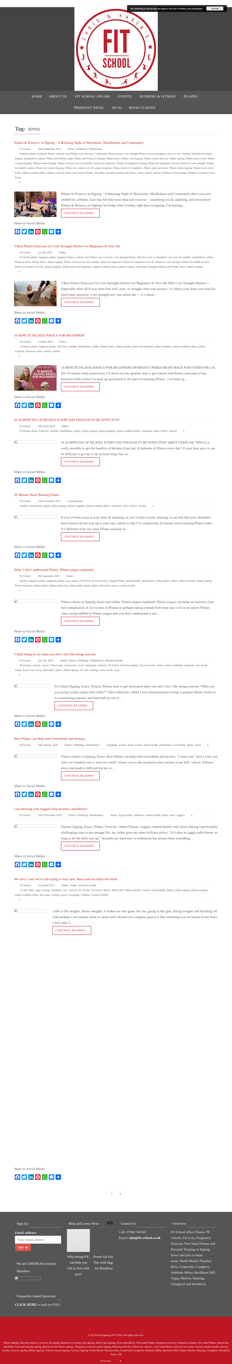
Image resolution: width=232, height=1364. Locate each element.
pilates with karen (100, 585)
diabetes (102, 665)
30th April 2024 (46, 426)
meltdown (139, 815)
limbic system (135, 745)
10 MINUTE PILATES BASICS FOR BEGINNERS (49, 335)
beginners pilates (56, 580)
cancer (45, 665)
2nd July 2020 (45, 660)
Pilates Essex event (196, 158)
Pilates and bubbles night (59, 158)
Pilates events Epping (44, 163)
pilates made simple (79, 585)
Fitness (72, 660)
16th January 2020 (48, 745)
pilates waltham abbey (34, 172)
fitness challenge (174, 665)
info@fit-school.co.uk (144, 1238)
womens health (127, 585)
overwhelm (179, 745)
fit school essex (100, 580)
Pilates (71, 149)
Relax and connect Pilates (79, 172)
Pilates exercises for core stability (75, 163)
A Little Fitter (27, 890)
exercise (72, 890)
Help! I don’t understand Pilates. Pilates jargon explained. (54, 570)
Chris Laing (56, 665)
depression (90, 665)
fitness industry (133, 890)
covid (81, 665)
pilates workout (55, 172)
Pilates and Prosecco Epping (89, 158)
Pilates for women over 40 (79, 168)
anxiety (23, 580)
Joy (198, 665)
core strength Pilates (135, 153)
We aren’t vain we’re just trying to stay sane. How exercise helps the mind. (66, 879)
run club (84, 670)
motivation (48, 670)
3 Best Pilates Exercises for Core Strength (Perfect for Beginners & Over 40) (67, 246)
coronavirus (70, 665)
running (94, 670)
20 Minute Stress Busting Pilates (36, 495)
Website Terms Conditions (134, 1327)
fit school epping (129, 665)
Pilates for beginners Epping (132, 163)
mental (146, 890)
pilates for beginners (104, 163)
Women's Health (114, 660)
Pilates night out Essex (156, 168)
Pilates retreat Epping (180, 168)
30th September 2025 (49, 149)
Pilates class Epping (132, 158)
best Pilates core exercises (79, 153)
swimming (73, 894)
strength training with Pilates (121, 172)
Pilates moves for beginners (127, 168)
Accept (214, 8)
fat (79, 890)
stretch (148, 172)
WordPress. (127, 1361)
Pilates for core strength (193, 163)
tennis (110, 670)
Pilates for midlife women (195, 262)
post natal (45, 894)
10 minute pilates (29, 257)
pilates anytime (187, 580)
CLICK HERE (25, 1304)
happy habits (125, 815)
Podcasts (107, 1327)
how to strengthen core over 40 (163, 153)
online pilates (163, 580)
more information (194, 8)
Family (63, 660)
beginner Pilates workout (51, 153)
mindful (186, 153)
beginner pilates (28, 153)
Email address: (26, 1232)
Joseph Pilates (117, 580)
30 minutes (25, 665)
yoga (117, 670)
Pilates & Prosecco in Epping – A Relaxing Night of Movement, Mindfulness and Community (79, 142)
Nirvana (115, 1361)
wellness (85, 894)
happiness (189, 665)
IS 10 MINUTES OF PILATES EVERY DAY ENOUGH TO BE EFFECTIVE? (67, 420)
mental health (133, 580)
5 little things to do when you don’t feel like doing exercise (55, 654)
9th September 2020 (48, 576)
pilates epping (177, 158)
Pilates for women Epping (50, 168)
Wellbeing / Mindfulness (89, 149)
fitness (160, 665)
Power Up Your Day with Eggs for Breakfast (103, 1262)
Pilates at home (23, 262)
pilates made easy (58, 585)
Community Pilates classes (109, 153)
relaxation (99, 172)
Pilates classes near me (156, 158)
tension (157, 172)
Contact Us (89, 1327)
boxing (46, 890)
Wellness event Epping (174, 172)
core (65, 890)
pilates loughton (103, 168)
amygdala (112, 745)
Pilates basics (113, 158)
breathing (56, 890)
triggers (181, 815)
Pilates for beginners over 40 (163, 163)
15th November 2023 (49, 501)
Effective (142, 257)
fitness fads (118, 890)
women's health (99, 894)
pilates (41, 158)
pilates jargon (41, 585)
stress (141, 172)
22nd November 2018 (49, 815)
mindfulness (30, 158)
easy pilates (72, 580)
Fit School (25, 149)
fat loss (86, 890)
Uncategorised (75, 501)
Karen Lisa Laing (31, 670)
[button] (111, 1222)
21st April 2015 (46, 885)
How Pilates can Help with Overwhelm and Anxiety (49, 738)
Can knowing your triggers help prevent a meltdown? (50, 809)
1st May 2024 (45, 341)
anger (38, 890)
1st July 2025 (45, 252)
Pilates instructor (23, 585)
